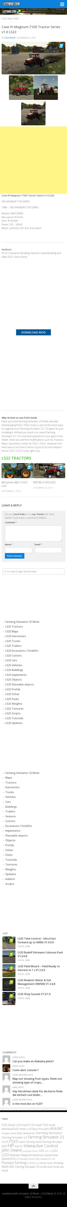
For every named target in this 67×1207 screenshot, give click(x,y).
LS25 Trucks (12, 641)
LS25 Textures (14, 708)
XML (11, 1166)
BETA (47, 1128)
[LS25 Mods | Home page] (14, 4)
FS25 (13, 1141)
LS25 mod (21, 1125)
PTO (32, 1163)
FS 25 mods (35, 1125)
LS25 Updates (13, 723)
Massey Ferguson (21, 1155)
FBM (3, 1142)
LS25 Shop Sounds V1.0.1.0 (34, 994)
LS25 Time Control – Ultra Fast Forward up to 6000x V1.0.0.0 (37, 940)
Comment (11, 522)
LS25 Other (12, 694)
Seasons (10, 816)
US (37, 1163)
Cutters (10, 821)
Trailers (10, 811)
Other (9, 850)
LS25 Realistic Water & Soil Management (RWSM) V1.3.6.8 (36, 982)
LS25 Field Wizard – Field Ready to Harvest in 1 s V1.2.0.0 (39, 968)
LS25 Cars (11, 660)
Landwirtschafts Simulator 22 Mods (20, 1193)
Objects (10, 840)
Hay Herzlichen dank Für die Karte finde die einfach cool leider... (38, 1093)
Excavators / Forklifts (18, 826)
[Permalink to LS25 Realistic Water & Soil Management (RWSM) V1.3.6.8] (8, 984)
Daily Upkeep (24, 1133)
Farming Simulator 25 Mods (22, 622)
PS (28, 1163)
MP (17, 1159)
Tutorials (11, 860)
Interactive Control (41, 1146)
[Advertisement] (33, 160)
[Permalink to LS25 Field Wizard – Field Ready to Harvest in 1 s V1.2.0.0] (8, 970)
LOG (46, 1151)
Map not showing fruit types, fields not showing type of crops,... (37, 1080)
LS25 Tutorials (14, 718)
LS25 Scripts (12, 713)
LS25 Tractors (14, 626)
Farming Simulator (49, 1133)
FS (7, 1141)
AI (30, 1129)
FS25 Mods (8, 1125)
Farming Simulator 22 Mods (22, 773)
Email (38, 544)
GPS (4, 1146)
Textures (11, 864)
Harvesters (12, 787)
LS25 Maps (11, 631)
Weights (10, 869)
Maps (8, 777)
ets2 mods (53, 1166)
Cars (8, 802)
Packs (9, 855)
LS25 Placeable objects (19, 684)
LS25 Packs (12, 699)
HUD (17, 1146)
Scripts (9, 884)
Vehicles (10, 797)
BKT (60, 1128)
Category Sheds (9, 1133)
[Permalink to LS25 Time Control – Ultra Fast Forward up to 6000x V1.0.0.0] (8, 942)
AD (27, 1129)
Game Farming (26, 1141)
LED (41, 1150)
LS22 (54, 1150)
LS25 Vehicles (13, 665)
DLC (34, 1133)
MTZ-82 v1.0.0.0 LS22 (44, 482)
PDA (53, 1159)
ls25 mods (20, 1129)
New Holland (41, 1158)
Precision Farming (14, 1162)
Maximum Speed (42, 1155)
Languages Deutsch (30, 1151)
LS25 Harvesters (15, 636)
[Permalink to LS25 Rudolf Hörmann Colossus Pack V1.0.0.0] (8, 956)
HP (11, 1145)
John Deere (12, 1150)
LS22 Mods (10, 37)
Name (9, 544)
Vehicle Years (46, 1163)
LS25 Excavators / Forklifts (21, 650)
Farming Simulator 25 (46, 1137)
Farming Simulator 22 (14, 1137)
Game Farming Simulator (48, 1141)
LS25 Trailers (13, 646)
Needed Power (27, 1158)
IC (21, 1146)
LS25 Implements (16, 675)
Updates (10, 874)
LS (50, 1151)
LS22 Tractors (10, 18)
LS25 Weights (13, 703)
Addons (10, 879)
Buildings (11, 806)
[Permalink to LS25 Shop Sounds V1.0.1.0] (8, 998)
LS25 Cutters (13, 655)
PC (49, 1158)
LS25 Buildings (14, 670)
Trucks (9, 792)
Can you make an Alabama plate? (33, 1061)
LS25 (5, 1154)
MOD (13, 1158)
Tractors (10, 782)
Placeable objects (16, 835)
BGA (54, 1128)
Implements (12, 830)
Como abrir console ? (26, 1070)
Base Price (38, 1128)
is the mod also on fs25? (28, 1103)
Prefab (9, 845)
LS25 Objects (13, 679)
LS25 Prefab (12, 689)
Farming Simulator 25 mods (31, 1166)
